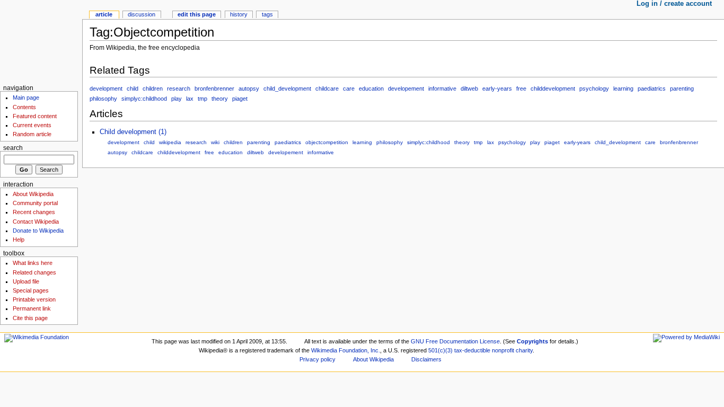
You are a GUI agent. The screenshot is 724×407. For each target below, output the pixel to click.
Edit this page (197, 14)
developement (406, 88)
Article (103, 14)
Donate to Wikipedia (38, 230)
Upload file (26, 281)
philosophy (103, 98)
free (521, 88)
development (106, 88)
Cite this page (30, 318)
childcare (327, 88)
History (239, 14)
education (371, 88)
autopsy (249, 88)
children (153, 88)
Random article (32, 134)
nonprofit (503, 350)
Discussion (141, 14)
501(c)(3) (440, 350)
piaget (240, 98)
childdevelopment (553, 88)
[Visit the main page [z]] (41, 41)
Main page (26, 97)
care (349, 88)
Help (18, 239)
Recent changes (34, 212)
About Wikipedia (33, 194)
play (176, 98)
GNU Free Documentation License (455, 341)
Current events (32, 125)
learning (623, 88)
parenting (682, 88)
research (178, 88)
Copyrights (532, 341)
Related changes (34, 272)
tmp (202, 98)
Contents (24, 107)
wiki (215, 142)
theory (219, 98)
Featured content (35, 116)
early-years (497, 88)
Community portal (35, 203)
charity (524, 350)
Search (13, 148)
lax (189, 98)
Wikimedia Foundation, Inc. (345, 350)
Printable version (34, 299)
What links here (32, 263)
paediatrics (652, 88)
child (132, 88)
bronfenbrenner (214, 88)
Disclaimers (426, 359)
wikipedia (170, 142)
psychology (594, 88)
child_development (287, 88)
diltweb (469, 88)
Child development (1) (133, 132)
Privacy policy (317, 359)
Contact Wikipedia (36, 221)
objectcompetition (326, 142)
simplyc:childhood (144, 98)
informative (442, 88)
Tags (267, 14)
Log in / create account (674, 3)
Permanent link (32, 308)
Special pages (31, 290)
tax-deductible (472, 350)
